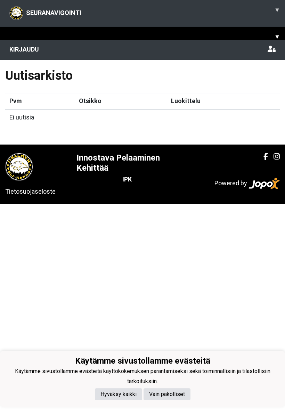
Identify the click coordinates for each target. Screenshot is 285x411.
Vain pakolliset (167, 394)
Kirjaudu (24, 49)
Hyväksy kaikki (118, 394)
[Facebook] (263, 157)
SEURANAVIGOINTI (152, 11)
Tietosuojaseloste (30, 191)
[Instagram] (274, 157)
